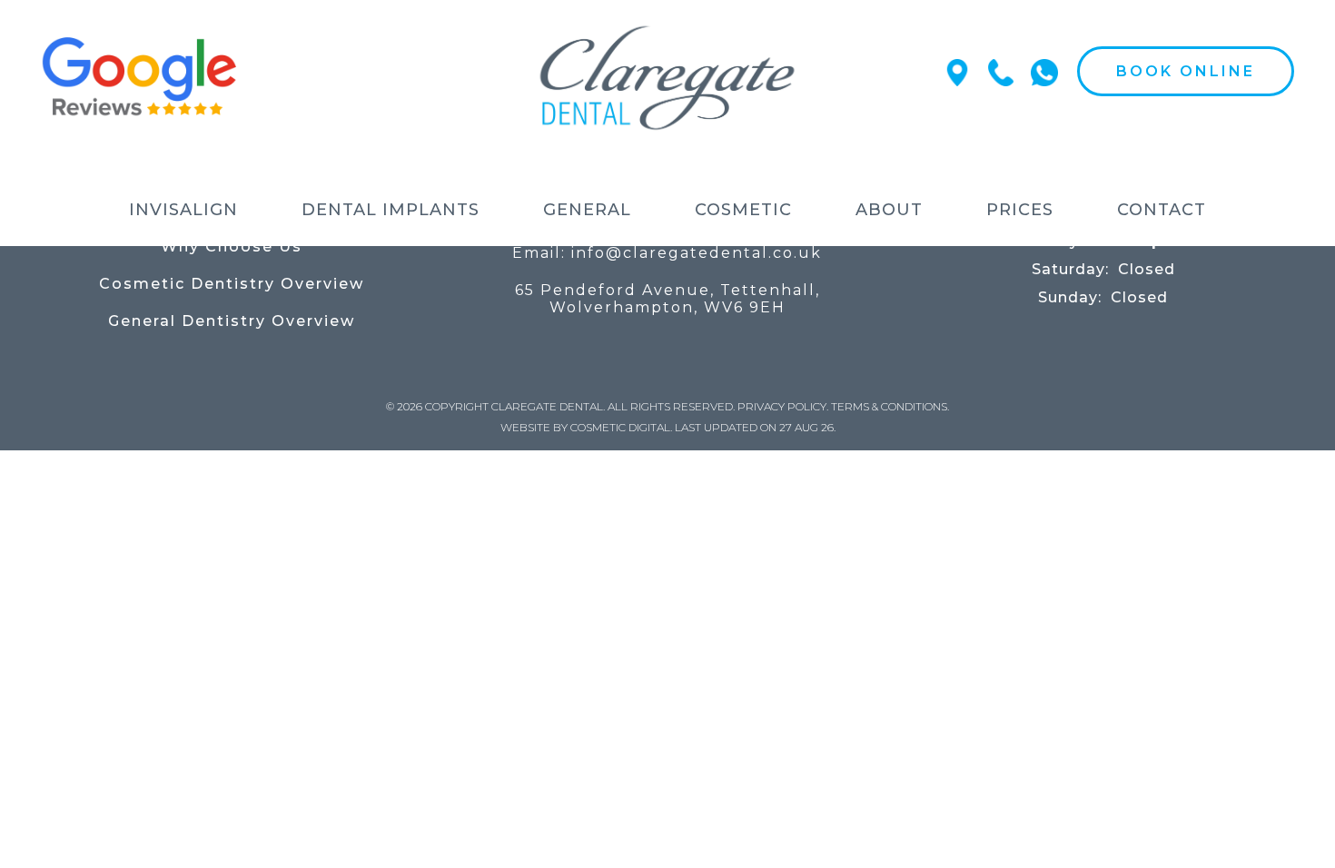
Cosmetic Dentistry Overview (231, 283)
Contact (1161, 210)
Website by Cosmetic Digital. (586, 427)
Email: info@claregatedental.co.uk (667, 252)
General (587, 210)
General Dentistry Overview (231, 321)
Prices (1019, 210)
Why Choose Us (231, 246)
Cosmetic (743, 210)
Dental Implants (391, 210)
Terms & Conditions (889, 406)
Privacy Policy (781, 406)
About (889, 210)
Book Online (1185, 71)
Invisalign (183, 210)
